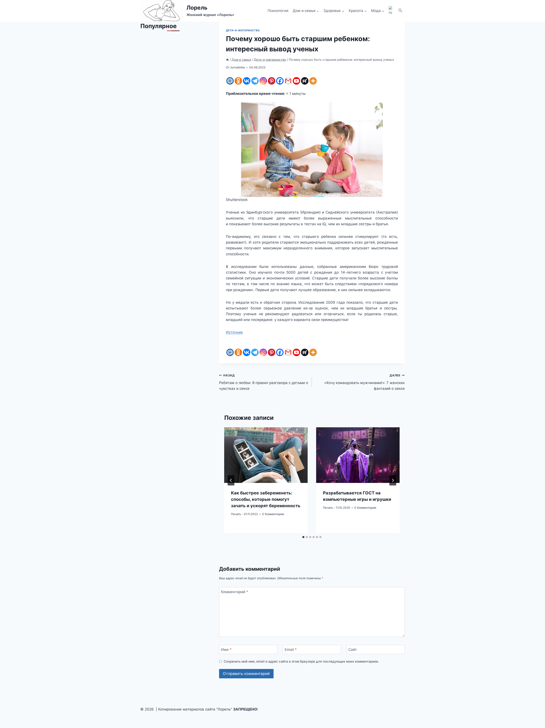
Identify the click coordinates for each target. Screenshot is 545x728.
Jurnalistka (237, 67)
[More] (313, 81)
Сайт (352, 649)
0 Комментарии (273, 514)
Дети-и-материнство (243, 30)
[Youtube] (296, 81)
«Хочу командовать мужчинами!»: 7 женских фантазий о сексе (364, 382)
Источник (234, 332)
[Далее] (392, 480)
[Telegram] (255, 81)
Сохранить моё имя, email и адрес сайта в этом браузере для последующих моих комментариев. (301, 661)
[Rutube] (304, 81)
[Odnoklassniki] (238, 81)
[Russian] (391, 11)
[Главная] (227, 59)
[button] (400, 10)
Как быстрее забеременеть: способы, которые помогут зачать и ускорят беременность (265, 499)
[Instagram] (263, 81)
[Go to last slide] (231, 480)
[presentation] (266, 455)
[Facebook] (280, 81)
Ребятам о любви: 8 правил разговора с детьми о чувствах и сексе (263, 382)
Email (291, 649)
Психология (278, 11)
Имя (226, 649)
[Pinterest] (271, 81)
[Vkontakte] (246, 81)
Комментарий (234, 592)
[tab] (303, 537)
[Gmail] (288, 81)
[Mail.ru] (230, 81)
